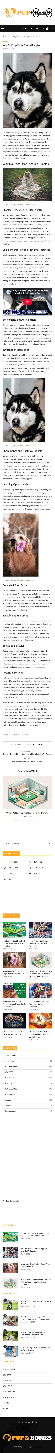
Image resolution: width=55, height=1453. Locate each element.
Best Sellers (28, 1061)
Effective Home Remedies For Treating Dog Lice (13, 1033)
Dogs (6, 734)
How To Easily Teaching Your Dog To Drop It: (35, 1302)
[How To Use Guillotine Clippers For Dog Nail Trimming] (40, 930)
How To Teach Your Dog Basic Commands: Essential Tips (33, 1333)
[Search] (40, 28)
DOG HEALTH (28, 1083)
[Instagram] (28, 28)
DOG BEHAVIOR (28, 1066)
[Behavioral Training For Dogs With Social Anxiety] (14, 960)
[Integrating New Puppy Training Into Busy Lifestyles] (40, 990)
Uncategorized (28, 1111)
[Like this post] (31, 744)
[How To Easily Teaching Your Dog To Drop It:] (10, 1305)
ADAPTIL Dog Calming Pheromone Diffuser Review (35, 1349)
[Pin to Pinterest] (39, 744)
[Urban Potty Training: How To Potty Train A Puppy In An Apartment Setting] (27, 792)
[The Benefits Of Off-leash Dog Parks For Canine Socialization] (40, 1020)
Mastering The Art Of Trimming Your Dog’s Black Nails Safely (14, 1004)
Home (5, 37)
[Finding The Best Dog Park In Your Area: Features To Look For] (14, 930)
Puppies (26, 734)
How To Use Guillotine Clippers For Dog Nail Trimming (38, 943)
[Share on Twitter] (36, 744)
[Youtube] (37, 28)
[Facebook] (23, 28)
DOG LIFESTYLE (28, 1089)
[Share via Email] (41, 744)
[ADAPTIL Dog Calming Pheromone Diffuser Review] (10, 1351)
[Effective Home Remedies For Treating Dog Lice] (14, 1020)
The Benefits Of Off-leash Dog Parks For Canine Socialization (40, 1034)
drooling (16, 734)
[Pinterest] (31, 28)
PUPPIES (28, 1105)
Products (28, 1100)
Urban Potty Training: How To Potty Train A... (27, 813)
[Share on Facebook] (33, 744)
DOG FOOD (28, 1077)
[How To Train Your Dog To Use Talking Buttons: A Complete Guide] (10, 1321)
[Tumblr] (34, 28)
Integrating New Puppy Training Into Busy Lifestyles (38, 1004)
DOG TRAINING (28, 1094)
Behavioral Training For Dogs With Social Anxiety (13, 972)
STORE (5, 1408)
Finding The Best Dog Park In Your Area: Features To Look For (14, 943)
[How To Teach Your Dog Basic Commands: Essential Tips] (10, 1336)
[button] (5, 798)
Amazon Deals (28, 1055)
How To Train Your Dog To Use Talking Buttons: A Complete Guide (35, 1318)
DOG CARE (28, 1072)
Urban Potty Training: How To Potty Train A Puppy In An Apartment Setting (40, 973)
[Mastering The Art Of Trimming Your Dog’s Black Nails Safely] (14, 990)
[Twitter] (26, 28)
